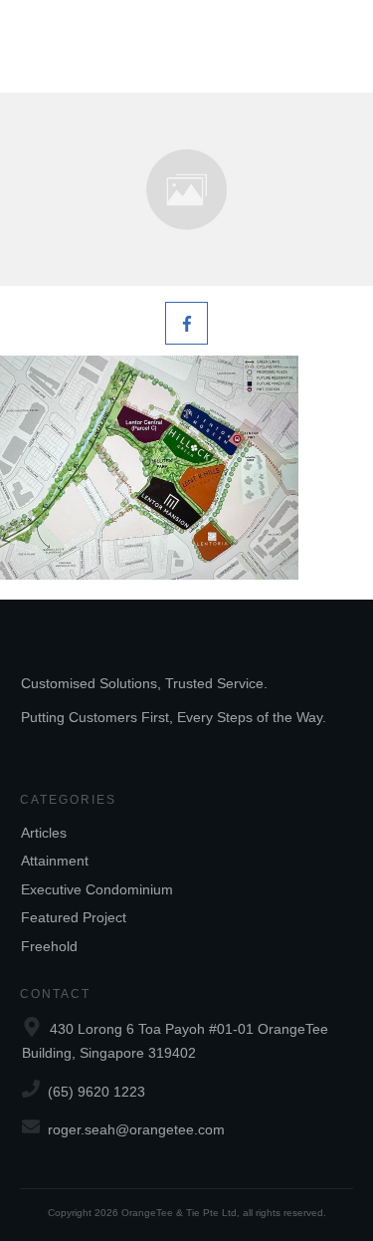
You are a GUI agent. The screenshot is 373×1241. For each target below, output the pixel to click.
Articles (44, 833)
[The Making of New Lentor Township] (186, 189)
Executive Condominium (97, 889)
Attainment (55, 861)
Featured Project (73, 917)
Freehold (49, 946)
